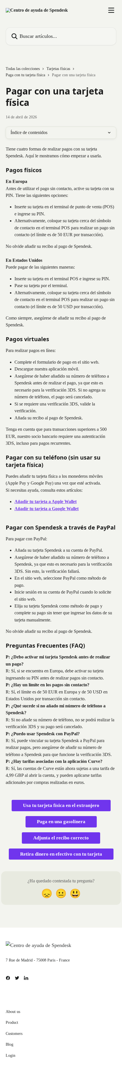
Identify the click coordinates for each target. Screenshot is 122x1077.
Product (12, 1022)
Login (10, 1055)
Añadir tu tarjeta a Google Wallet (46, 508)
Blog (9, 1044)
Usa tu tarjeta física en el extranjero (61, 805)
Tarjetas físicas (58, 69)
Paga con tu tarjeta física (25, 75)
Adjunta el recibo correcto (61, 838)
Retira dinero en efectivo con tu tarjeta (61, 854)
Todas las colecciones (23, 69)
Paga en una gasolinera (61, 821)
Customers (14, 1033)
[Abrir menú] (111, 10)
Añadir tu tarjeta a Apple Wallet (45, 501)
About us (13, 1012)
